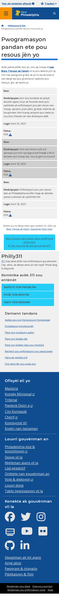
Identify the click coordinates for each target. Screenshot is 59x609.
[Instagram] (43, 519)
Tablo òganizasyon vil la (24, 491)
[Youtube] (29, 533)
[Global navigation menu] (6, 13)
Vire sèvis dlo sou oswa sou (20, 364)
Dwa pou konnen (42, 586)
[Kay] (2, 25)
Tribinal (11, 400)
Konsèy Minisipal (18, 394)
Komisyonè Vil (16, 423)
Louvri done (14, 485)
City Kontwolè (16, 411)
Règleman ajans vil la (21, 462)
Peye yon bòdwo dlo (16, 339)
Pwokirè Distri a (17, 405)
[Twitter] (28, 519)
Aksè (50, 590)
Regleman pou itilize (18, 586)
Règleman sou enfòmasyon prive (26, 590)
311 (3, 261)
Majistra (11, 388)
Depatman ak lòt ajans (23, 557)
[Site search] (54, 13)
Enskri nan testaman (21, 428)
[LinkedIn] (27, 548)
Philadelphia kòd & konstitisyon (20, 448)
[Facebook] (12, 519)
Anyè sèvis (13, 563)
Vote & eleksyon (17, 479)
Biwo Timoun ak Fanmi (17, 228)
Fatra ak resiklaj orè (16, 357)
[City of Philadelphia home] (28, 13)
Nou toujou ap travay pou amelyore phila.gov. (29, 242)
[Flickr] (45, 533)
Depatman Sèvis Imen (41, 228)
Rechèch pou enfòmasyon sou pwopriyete (28, 351)
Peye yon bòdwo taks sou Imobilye (24, 345)
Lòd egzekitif (15, 468)
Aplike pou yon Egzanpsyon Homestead (27, 320)
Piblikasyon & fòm (17, 25)
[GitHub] (12, 548)
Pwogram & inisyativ (21, 568)
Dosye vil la (14, 457)
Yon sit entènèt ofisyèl (17, 3)
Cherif (10, 417)
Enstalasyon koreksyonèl (19, 326)
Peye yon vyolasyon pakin (19, 332)
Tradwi (50, 3)
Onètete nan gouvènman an (27, 473)
